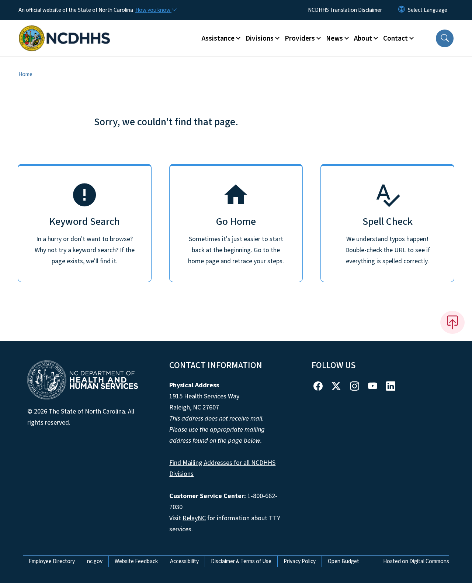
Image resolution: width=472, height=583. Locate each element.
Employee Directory (52, 561)
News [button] (334, 38)
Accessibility (184, 561)
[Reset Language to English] (401, 10)
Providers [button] (300, 38)
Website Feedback (136, 561)
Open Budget (343, 561)
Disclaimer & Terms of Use (241, 561)
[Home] (64, 30)
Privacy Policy (300, 561)
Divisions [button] (260, 38)
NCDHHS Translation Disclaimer (345, 10)
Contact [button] (395, 38)
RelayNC (194, 518)
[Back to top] (452, 322)
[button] (445, 38)
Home (25, 74)
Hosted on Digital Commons (416, 561)
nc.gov (95, 561)
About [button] (363, 38)
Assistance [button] (218, 38)
